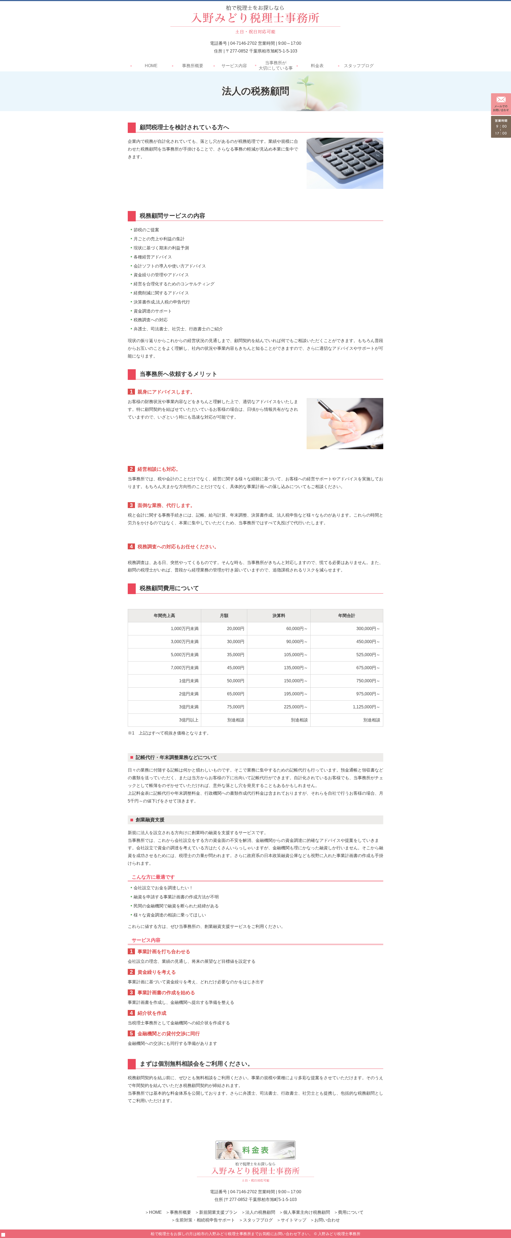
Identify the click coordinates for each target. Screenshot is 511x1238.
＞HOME (153, 1212)
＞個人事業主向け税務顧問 (304, 1212)
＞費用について (349, 1212)
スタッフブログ (359, 65)
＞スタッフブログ (256, 1220)
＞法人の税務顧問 (258, 1212)
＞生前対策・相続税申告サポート (203, 1220)
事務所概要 (192, 65)
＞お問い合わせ (325, 1220)
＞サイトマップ (291, 1220)
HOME (151, 65)
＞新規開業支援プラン (216, 1212)
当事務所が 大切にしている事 (276, 65)
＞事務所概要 (178, 1212)
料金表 (317, 65)
